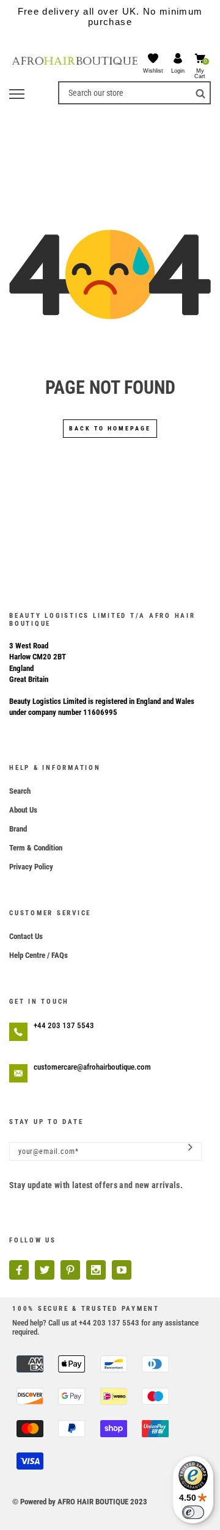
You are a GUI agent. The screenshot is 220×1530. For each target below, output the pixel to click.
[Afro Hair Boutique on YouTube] (121, 1270)
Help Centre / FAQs (38, 955)
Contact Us (26, 936)
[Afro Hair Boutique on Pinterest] (70, 1270)
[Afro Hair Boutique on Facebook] (19, 1270)
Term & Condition (35, 847)
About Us (23, 809)
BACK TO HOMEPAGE (110, 428)
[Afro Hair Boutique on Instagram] (96, 1270)
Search (20, 791)
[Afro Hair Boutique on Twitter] (44, 1270)
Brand (18, 828)
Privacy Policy (31, 866)
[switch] (193, 1512)
